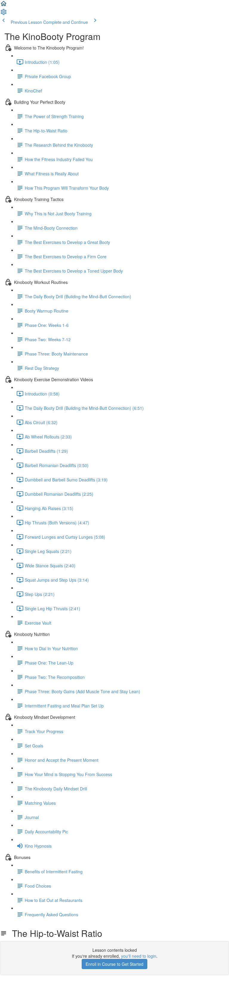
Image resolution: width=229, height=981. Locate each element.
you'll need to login (138, 956)
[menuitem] (3, 14)
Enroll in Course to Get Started (114, 964)
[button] (3, 5)
